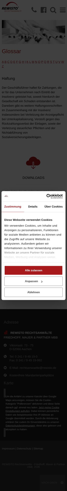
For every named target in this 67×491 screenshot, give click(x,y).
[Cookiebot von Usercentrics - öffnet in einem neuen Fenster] (47, 196)
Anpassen (31, 281)
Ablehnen (33, 292)
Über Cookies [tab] (53, 206)
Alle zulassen (33, 270)
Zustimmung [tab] (12, 206)
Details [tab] (33, 206)
